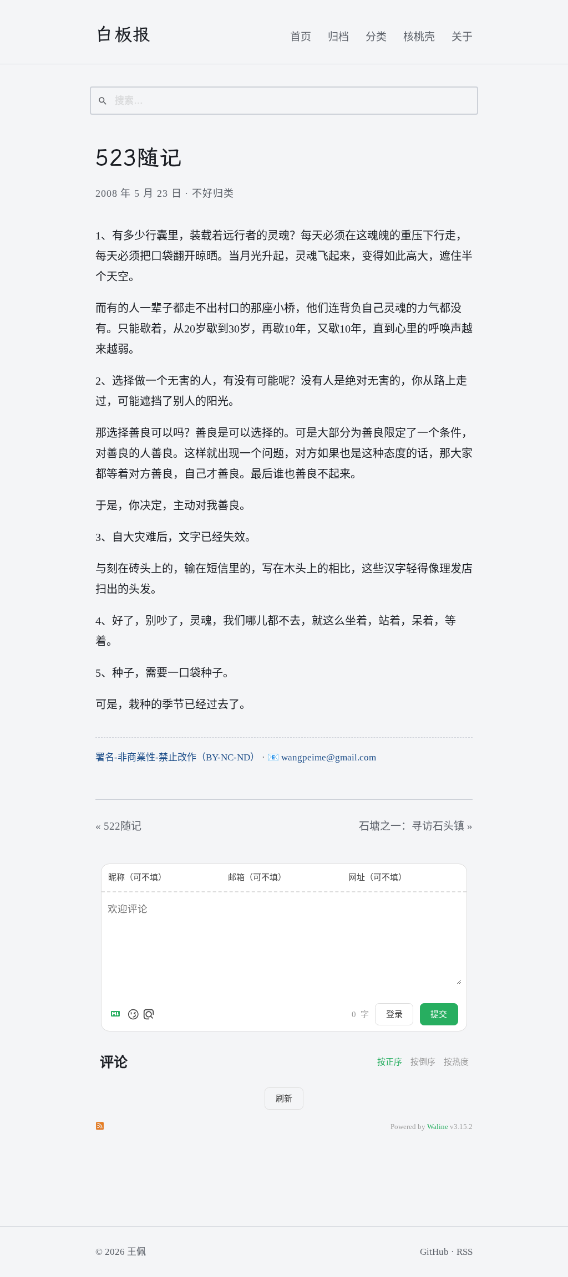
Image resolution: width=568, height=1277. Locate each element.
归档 (338, 37)
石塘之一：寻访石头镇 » (416, 826)
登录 (394, 1014)
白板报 (123, 34)
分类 (376, 37)
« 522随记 (118, 826)
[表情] (133, 1014)
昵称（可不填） (137, 877)
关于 (462, 37)
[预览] (148, 1014)
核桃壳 (419, 37)
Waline (437, 1127)
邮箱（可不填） (257, 877)
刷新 (284, 1098)
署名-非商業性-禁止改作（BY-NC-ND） (177, 757)
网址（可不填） (377, 877)
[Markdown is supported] (117, 1014)
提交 (438, 1014)
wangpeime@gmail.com (328, 757)
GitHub (434, 1252)
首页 (300, 37)
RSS (465, 1252)
